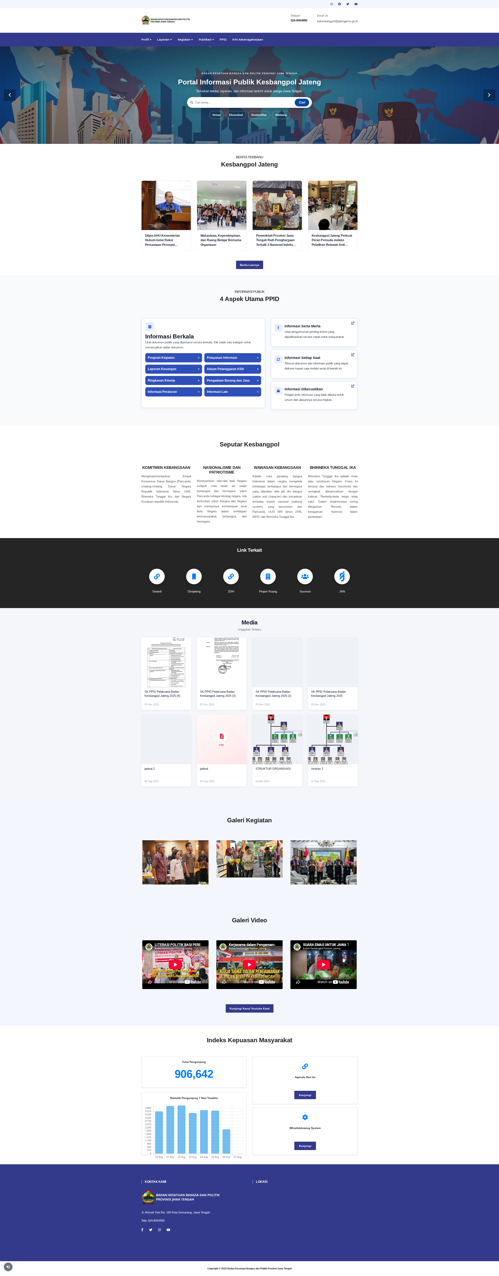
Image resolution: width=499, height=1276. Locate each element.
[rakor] (175, 862)
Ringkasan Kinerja (161, 380)
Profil (145, 39)
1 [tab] (232, 138)
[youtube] (356, 4)
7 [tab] (267, 138)
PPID (223, 39)
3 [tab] (244, 138)
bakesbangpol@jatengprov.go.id (337, 21)
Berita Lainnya (249, 265)
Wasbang (281, 114)
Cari (302, 102)
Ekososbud (236, 114)
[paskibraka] (249, 859)
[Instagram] (159, 1229)
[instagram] (332, 4)
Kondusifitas (259, 114)
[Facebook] (142, 1229)
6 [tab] (261, 138)
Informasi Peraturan (162, 391)
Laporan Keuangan (162, 369)
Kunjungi (305, 1095)
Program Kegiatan (161, 357)
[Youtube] (168, 1229)
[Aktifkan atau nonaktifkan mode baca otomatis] (8, 1267)
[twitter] (348, 4)
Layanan (163, 39)
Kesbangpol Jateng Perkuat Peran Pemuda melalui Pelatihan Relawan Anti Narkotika (332, 240)
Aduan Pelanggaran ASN (225, 369)
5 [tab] (255, 138)
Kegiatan (184, 39)
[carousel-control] (10, 95)
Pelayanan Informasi (222, 357)
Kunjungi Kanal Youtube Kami (250, 1008)
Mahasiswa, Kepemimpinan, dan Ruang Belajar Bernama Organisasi (221, 240)
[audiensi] (323, 862)
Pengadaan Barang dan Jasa (228, 380)
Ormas (216, 114)
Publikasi (205, 39)
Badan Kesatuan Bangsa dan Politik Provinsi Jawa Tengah (259, 1268)
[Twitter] (151, 1229)
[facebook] (340, 4)
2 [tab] (238, 138)
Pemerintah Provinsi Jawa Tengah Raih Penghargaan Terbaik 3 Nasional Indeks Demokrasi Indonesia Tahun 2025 (276, 240)
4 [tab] (249, 138)
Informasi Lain (217, 391)
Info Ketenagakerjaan (247, 39)
